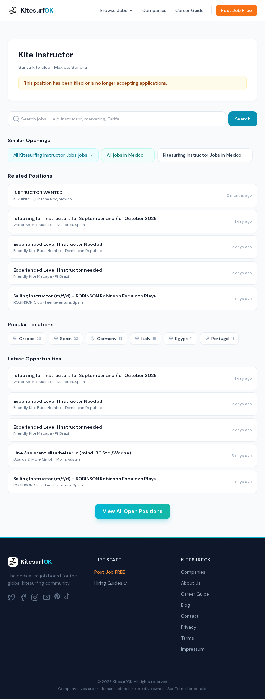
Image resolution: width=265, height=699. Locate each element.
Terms (187, 638)
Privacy (188, 627)
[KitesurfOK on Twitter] (12, 597)
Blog (185, 605)
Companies (154, 10)
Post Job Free (236, 10)
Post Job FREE (109, 572)
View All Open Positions (133, 511)
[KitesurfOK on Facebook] (23, 597)
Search (243, 119)
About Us (191, 583)
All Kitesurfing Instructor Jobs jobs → (53, 155)
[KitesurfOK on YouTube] (46, 597)
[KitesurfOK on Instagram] (35, 597)
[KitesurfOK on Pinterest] (57, 597)
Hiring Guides (108, 583)
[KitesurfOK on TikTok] (67, 597)
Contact (190, 616)
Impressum (193, 649)
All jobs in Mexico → (128, 155)
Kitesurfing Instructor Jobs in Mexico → (205, 155)
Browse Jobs (113, 10)
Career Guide (189, 10)
